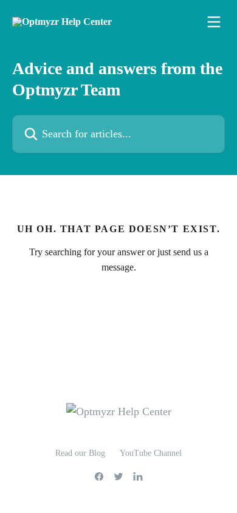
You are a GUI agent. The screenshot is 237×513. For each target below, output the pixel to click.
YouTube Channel (151, 453)
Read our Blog (80, 453)
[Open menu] (214, 22)
